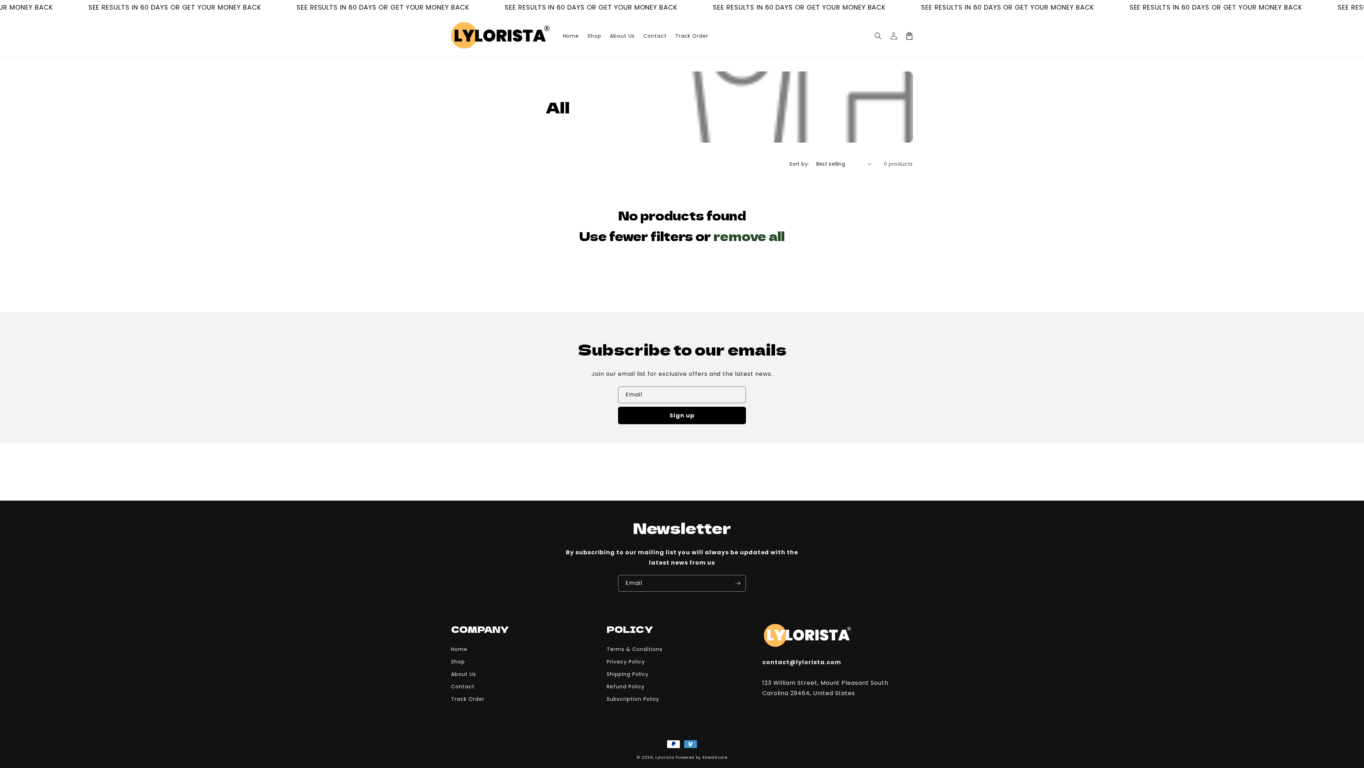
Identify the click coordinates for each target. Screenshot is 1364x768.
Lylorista (664, 757)
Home (459, 649)
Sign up (682, 415)
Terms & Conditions (634, 649)
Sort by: (799, 163)
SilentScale (714, 757)
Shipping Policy (627, 674)
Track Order (468, 699)
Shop (458, 661)
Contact (463, 686)
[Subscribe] (738, 583)
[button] (878, 36)
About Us (463, 674)
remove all (749, 236)
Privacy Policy (626, 661)
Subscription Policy (633, 699)
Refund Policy (625, 686)
